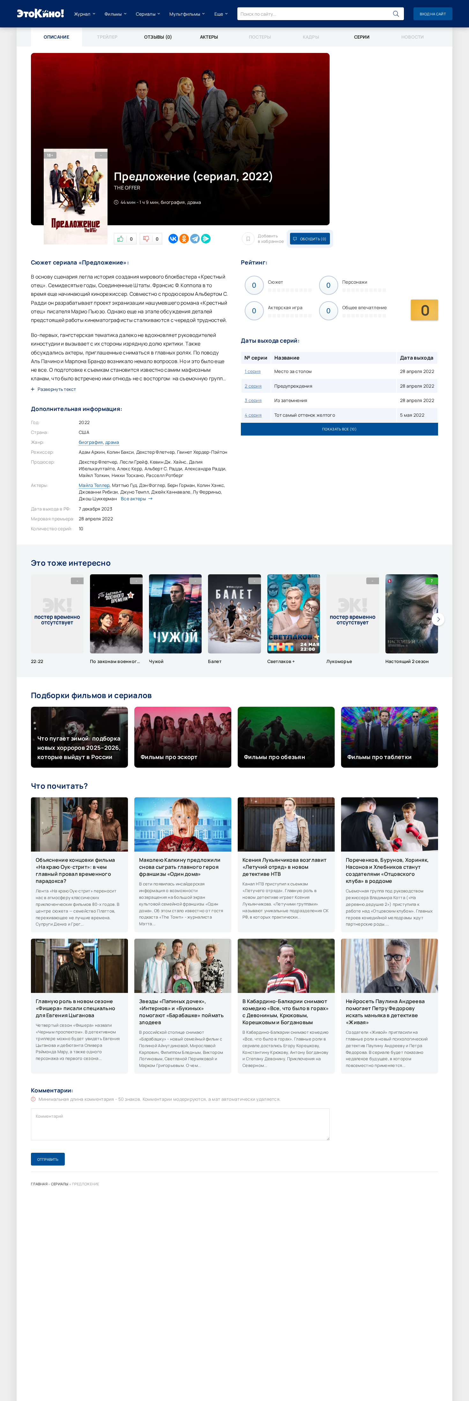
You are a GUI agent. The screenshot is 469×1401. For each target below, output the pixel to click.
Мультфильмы (184, 14)
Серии (361, 37)
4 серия (253, 415)
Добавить (271, 238)
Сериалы (145, 14)
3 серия (253, 400)
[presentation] (438, 619)
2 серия (253, 386)
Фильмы (113, 14)
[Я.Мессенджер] (206, 238)
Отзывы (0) (158, 37)
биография (91, 442)
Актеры (209, 37)
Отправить (47, 1159)
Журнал (82, 14)
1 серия (253, 371)
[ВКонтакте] (173, 238)
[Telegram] (195, 238)
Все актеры (133, 499)
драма (112, 442)
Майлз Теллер (94, 485)
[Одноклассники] (184, 238)
